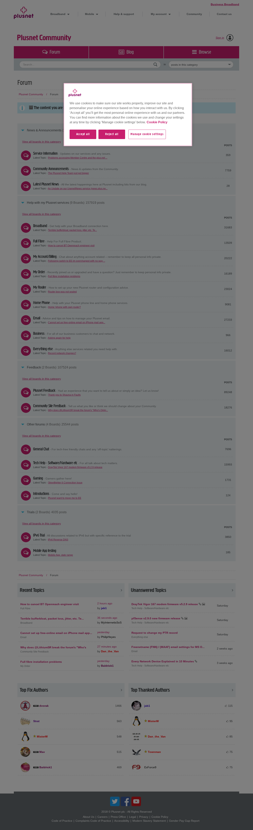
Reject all (111, 134)
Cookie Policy (157, 122)
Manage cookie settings (147, 134)
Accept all (83, 134)
